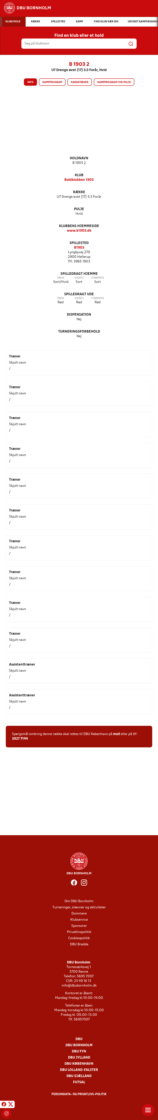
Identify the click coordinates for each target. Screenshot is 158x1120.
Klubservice (79, 919)
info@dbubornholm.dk (79, 985)
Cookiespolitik (79, 938)
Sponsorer (79, 926)
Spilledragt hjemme (79, 274)
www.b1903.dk (79, 230)
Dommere (79, 913)
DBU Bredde (79, 944)
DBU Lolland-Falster (79, 1070)
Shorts (79, 278)
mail (116, 734)
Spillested (79, 243)
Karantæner (79, 82)
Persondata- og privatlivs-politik (79, 1094)
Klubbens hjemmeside (79, 226)
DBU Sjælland (79, 1076)
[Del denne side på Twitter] (10, 1105)
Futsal (79, 1082)
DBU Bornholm (79, 1045)
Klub (79, 175)
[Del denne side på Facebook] (4, 1105)
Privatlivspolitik (79, 932)
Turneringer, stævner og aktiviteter (79, 907)
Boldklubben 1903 (79, 180)
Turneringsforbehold (79, 331)
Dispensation (79, 314)
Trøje (60, 278)
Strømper (97, 278)
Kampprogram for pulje (114, 82)
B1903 (79, 247)
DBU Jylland (79, 1057)
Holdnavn (79, 158)
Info (30, 82)
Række (79, 192)
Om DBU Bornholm (79, 901)
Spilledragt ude (79, 294)
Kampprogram (52, 82)
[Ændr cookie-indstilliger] (6, 1113)
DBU (79, 1039)
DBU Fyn (79, 1051)
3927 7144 (20, 738)
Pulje (79, 209)
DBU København (79, 1064)
